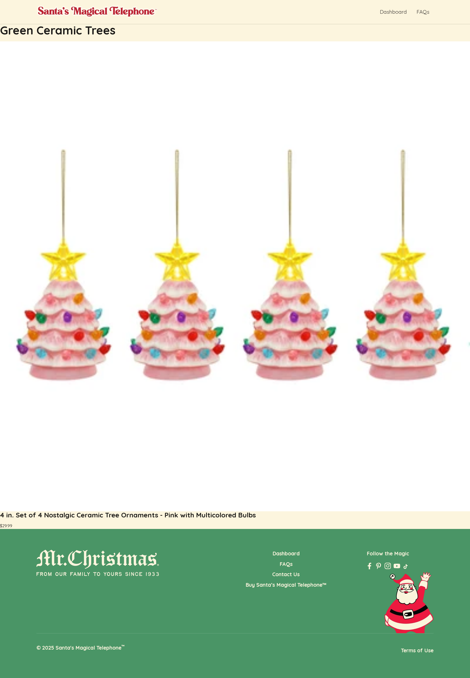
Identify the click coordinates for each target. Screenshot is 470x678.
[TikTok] (406, 567)
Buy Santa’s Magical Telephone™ (286, 585)
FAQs (423, 12)
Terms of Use (417, 650)
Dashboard (393, 12)
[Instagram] (388, 566)
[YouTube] (397, 566)
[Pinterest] (378, 566)
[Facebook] (369, 566)
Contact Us (286, 574)
